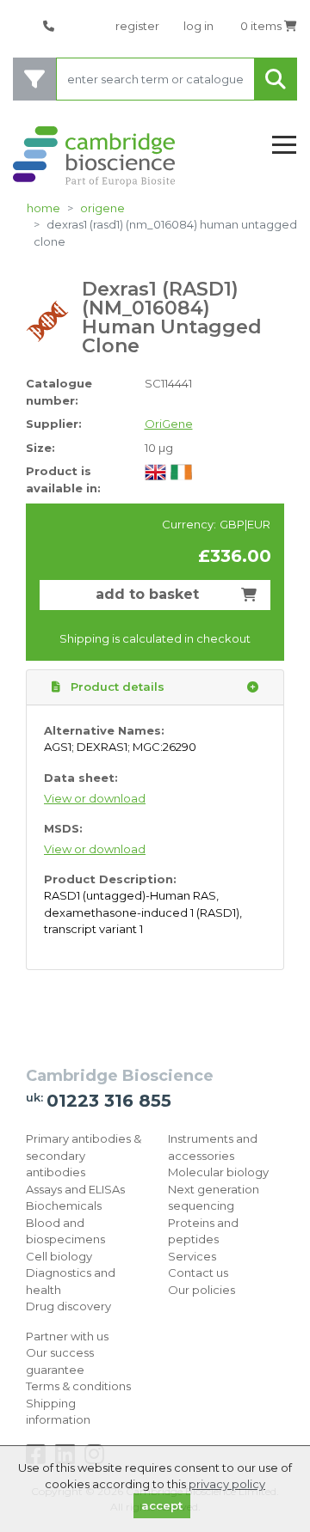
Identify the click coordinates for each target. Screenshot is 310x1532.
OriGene (102, 208)
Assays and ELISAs (75, 1189)
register (137, 26)
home (43, 208)
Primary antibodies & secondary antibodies (83, 1155)
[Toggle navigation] (284, 145)
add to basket (147, 594)
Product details (115, 686)
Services (192, 1256)
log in (198, 26)
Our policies (201, 1290)
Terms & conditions (78, 1386)
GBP (232, 524)
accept (162, 1505)
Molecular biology (218, 1172)
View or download (95, 798)
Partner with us (67, 1336)
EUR (258, 524)
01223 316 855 (108, 1100)
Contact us (198, 1272)
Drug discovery (68, 1306)
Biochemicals (64, 1205)
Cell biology (59, 1256)
